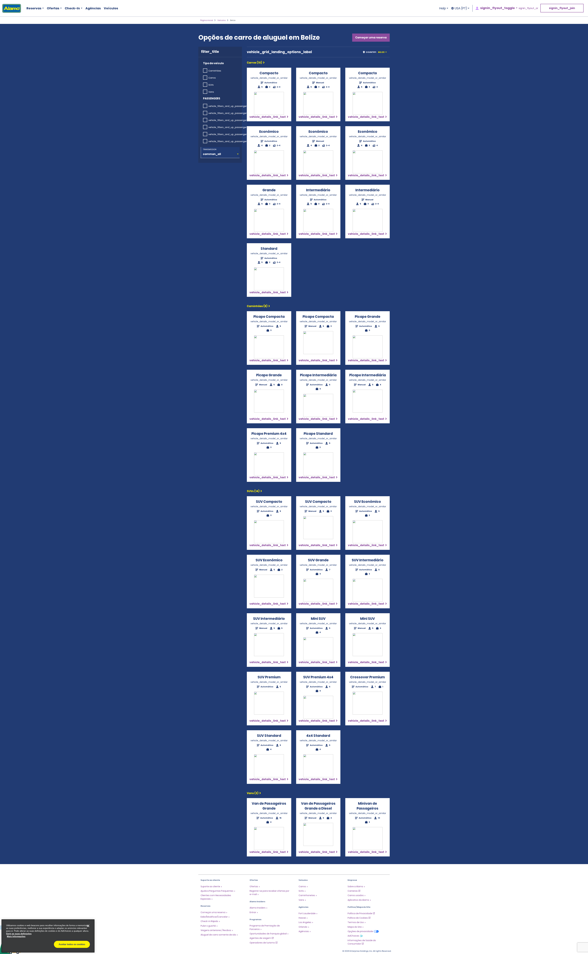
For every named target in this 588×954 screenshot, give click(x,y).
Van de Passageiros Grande (269, 806)
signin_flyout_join (562, 8)
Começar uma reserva (371, 37)
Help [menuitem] (442, 8)
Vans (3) (252, 793)
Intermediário (318, 190)
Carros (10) (254, 62)
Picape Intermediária (318, 375)
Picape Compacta (269, 316)
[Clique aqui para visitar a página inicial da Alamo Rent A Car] (10, 8)
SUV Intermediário (367, 560)
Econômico (269, 131)
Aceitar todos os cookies (72, 944)
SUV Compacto (269, 501)
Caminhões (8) (257, 306)
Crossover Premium (367, 677)
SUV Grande (318, 560)
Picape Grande (367, 316)
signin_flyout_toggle (497, 7)
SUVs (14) (253, 491)
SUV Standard (269, 735)
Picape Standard (318, 433)
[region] (48, 935)
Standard (269, 248)
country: (375, 52)
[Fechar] (88, 926)
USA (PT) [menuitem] (461, 8)
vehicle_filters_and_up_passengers (228, 106)
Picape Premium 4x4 (268, 433)
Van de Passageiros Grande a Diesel (318, 806)
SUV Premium (269, 677)
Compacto (269, 73)
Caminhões (214, 70)
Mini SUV (318, 618)
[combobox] (376, 52)
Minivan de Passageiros (367, 806)
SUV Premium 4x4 (318, 677)
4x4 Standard (318, 735)
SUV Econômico (367, 501)
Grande (269, 190)
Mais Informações (16, 936)
